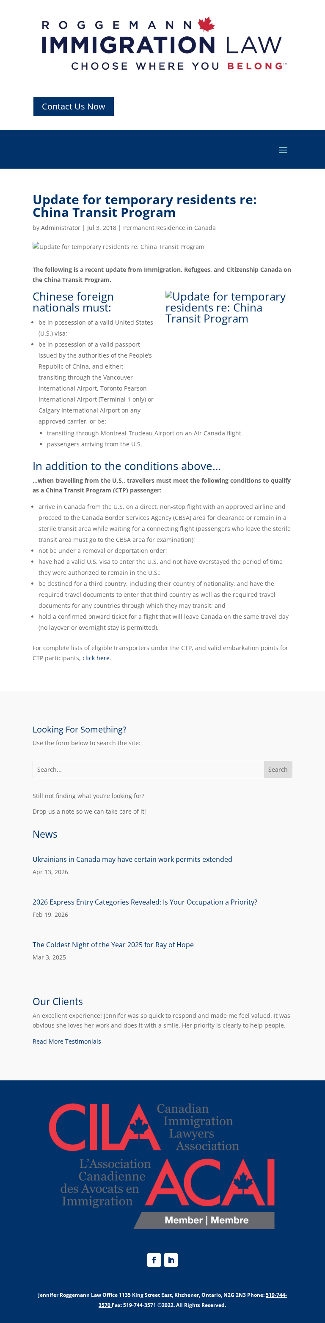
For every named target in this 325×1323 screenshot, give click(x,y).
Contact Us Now (73, 106)
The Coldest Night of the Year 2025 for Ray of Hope (113, 944)
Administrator (60, 228)
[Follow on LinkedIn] (171, 1260)
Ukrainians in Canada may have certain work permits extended (132, 859)
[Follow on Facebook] (154, 1260)
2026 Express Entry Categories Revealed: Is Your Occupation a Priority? (145, 902)
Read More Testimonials (67, 1041)
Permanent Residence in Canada (169, 228)
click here (96, 658)
